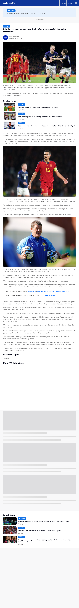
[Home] (9, 3)
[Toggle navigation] (76, 3)
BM (62, 3)
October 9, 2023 (48, 295)
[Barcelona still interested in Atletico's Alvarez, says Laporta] (10, 530)
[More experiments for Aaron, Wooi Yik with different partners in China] (10, 521)
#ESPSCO (32, 291)
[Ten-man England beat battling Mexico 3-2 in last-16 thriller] (10, 116)
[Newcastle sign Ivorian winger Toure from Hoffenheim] (10, 107)
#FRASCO (41, 291)
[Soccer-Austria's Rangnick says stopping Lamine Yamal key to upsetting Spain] (10, 125)
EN (65, 3)
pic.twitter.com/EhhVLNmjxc (57, 291)
